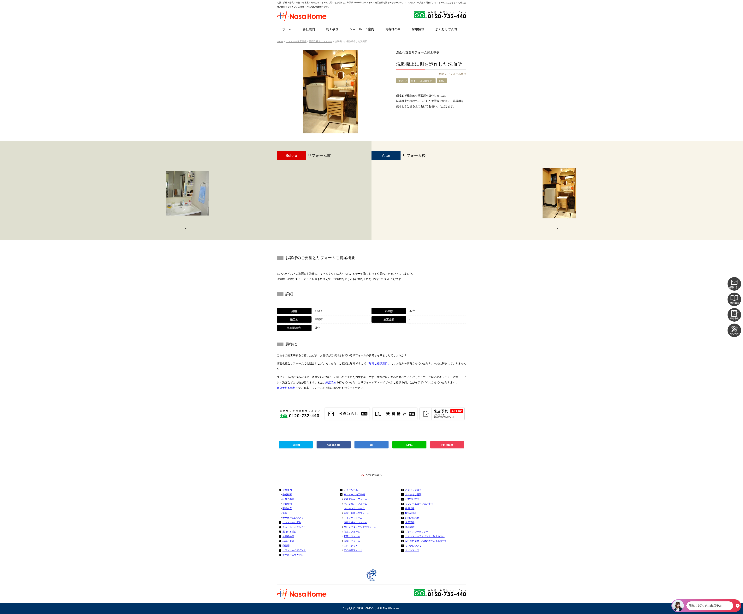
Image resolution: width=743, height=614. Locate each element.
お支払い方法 (412, 499)
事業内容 (287, 508)
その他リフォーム (353, 550)
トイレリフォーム (353, 517)
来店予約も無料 (286, 387)
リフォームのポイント (294, 550)
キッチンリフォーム (354, 508)
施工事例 (332, 29)
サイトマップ (412, 550)
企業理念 (287, 503)
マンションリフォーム (355, 503)
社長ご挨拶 (288, 499)
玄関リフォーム (352, 541)
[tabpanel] (188, 195)
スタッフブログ (413, 490)
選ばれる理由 (289, 531)
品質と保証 (288, 541)
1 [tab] (186, 228)
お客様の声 (393, 29)
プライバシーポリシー (416, 531)
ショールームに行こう (294, 527)
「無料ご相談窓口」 (378, 363)
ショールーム (351, 490)
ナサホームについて (292, 517)
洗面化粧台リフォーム (320, 41)
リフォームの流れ (291, 522)
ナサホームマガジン (292, 555)
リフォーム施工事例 (296, 41)
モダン (441, 80)
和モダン (402, 80)
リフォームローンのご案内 (419, 503)
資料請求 (409, 527)
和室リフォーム (352, 536)
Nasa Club (410, 513)
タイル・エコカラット (422, 80)
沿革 (284, 513)
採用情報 (418, 29)
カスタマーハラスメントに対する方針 (425, 536)
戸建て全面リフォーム (355, 499)
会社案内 (309, 29)
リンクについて (413, 545)
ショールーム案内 (361, 29)
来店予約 (330, 382)
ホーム (287, 29)
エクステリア (351, 545)
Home (280, 41)
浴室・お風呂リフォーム (356, 513)
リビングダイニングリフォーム (360, 527)
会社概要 (287, 494)
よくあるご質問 (446, 29)
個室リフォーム (352, 531)
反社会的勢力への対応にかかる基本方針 (426, 541)
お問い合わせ (412, 517)
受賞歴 (285, 545)
